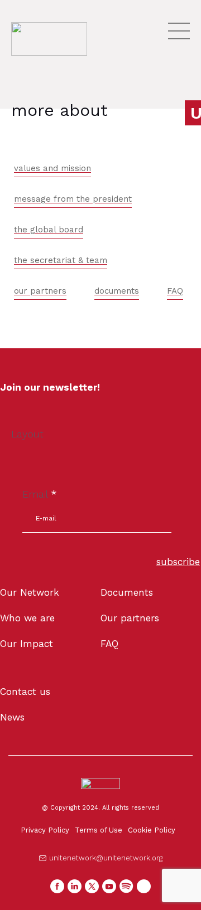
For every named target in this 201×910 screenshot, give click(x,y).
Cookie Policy (151, 830)
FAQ (175, 291)
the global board (48, 230)
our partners (40, 291)
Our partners (129, 618)
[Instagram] (144, 886)
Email (39, 494)
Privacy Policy (45, 830)
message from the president (73, 199)
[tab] (52, 168)
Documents (126, 592)
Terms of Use (98, 830)
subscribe (178, 561)
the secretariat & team (60, 260)
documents (116, 291)
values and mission (52, 168)
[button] (100, 858)
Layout (27, 434)
